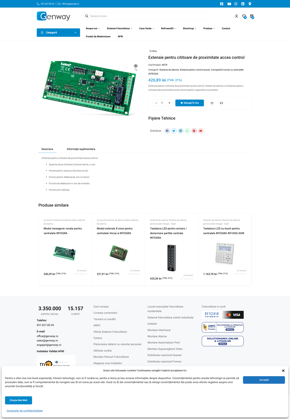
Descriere (47, 149)
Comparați (221, 103)
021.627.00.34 (45, 325)
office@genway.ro (47, 336)
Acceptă (264, 380)
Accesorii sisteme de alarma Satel (60, 220)
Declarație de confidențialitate (25, 411)
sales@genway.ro (47, 341)
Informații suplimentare (81, 149)
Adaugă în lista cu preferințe (212, 103)
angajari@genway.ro (49, 345)
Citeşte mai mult (18, 400)
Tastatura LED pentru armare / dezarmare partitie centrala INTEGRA (168, 233)
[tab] (47, 149)
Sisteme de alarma (169, 70)
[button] (283, 370)
